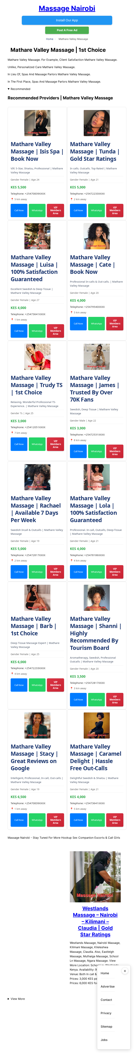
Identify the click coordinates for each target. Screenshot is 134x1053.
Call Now (19, 210)
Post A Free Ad (67, 30)
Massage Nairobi (67, 8)
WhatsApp (37, 210)
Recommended (20, 89)
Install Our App (67, 20)
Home (49, 38)
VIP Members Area (55, 210)
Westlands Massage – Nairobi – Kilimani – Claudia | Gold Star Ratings (95, 921)
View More (18, 999)
